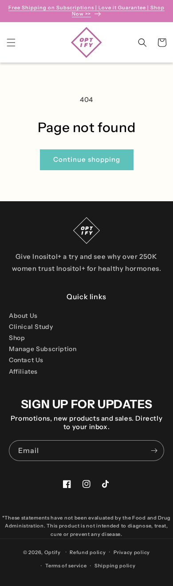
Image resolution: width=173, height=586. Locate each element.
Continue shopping (86, 159)
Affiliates (23, 371)
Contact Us (26, 360)
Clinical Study (31, 327)
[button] (11, 42)
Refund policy (88, 552)
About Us (23, 316)
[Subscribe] (154, 450)
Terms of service (65, 566)
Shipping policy (115, 566)
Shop (17, 338)
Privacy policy (132, 552)
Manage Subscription (42, 349)
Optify (52, 552)
